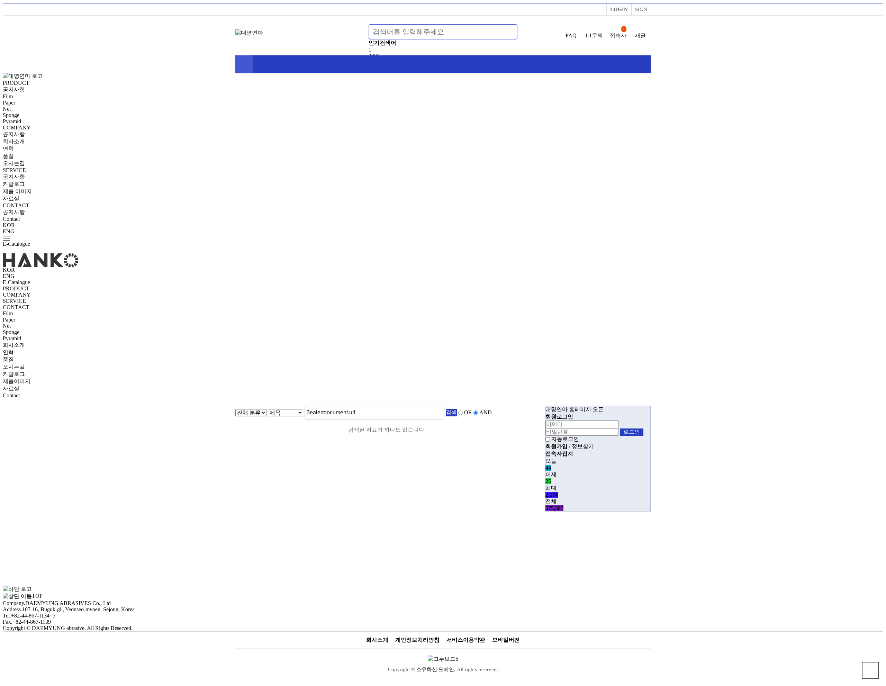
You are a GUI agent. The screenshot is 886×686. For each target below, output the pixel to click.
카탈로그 (14, 184)
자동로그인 (565, 439)
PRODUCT (16, 83)
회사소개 (14, 141)
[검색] (508, 32)
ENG (9, 231)
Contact (11, 219)
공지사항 (14, 89)
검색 (451, 412)
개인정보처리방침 (417, 640)
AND (485, 412)
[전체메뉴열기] (244, 64)
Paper (9, 103)
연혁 (8, 149)
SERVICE (14, 170)
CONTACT (16, 205)
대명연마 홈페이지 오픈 (574, 409)
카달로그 (14, 374)
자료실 (11, 198)
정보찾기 (583, 446)
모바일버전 (506, 640)
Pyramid (12, 121)
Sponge (11, 115)
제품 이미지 (17, 191)
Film (8, 96)
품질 (8, 156)
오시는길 (14, 163)
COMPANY (17, 127)
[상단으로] (870, 670)
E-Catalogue (16, 244)
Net (7, 109)
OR (468, 412)
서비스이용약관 (465, 640)
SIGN (641, 9)
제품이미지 (16, 381)
